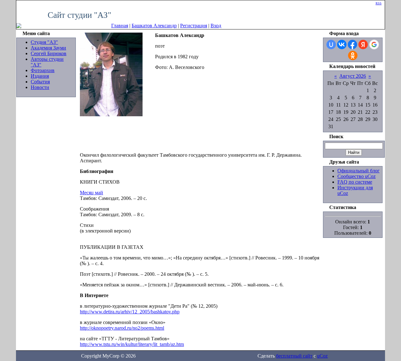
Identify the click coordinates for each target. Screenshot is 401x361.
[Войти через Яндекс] (363, 44)
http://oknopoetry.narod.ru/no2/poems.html (122, 328)
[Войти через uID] (331, 44)
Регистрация (193, 25)
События (40, 81)
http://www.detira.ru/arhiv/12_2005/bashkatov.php (130, 311)
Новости (40, 87)
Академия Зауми (48, 47)
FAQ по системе (354, 182)
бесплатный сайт (294, 355)
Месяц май (91, 192)
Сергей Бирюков (48, 53)
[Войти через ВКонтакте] (341, 44)
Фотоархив (43, 70)
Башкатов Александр (154, 25)
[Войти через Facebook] (352, 44)
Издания (40, 76)
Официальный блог (358, 170)
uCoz (322, 355)
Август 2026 (352, 76)
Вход (216, 25)
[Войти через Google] (374, 44)
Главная (119, 25)
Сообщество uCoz (356, 176)
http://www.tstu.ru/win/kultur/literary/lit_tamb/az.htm (132, 344)
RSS (379, 3)
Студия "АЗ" (44, 42)
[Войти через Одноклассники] (352, 55)
